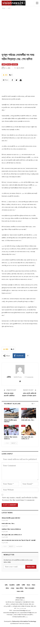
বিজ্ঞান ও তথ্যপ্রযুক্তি (29, 588)
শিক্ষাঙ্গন (33, 585)
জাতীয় (6, 585)
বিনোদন (23, 425)
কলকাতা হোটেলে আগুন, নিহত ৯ (8, 523)
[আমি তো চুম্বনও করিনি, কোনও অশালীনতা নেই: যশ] (28, 430)
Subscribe (31, 567)
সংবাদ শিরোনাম (14, 64)
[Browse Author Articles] (20, 369)
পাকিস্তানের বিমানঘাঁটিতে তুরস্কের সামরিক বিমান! (11, 518)
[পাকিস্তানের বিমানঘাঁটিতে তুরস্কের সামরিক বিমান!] (11, 413)
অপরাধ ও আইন (20, 591)
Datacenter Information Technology (24, 621)
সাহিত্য (7, 588)
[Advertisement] (20, 30)
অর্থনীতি (23, 585)
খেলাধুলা (6, 425)
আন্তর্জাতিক (7, 408)
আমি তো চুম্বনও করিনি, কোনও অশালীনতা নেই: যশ (12, 534)
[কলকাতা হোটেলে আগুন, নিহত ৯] (28, 413)
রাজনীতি (3, 64)
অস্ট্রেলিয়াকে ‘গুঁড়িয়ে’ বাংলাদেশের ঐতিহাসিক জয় (11, 529)
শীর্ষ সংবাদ (8, 64)
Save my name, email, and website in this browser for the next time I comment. (19, 499)
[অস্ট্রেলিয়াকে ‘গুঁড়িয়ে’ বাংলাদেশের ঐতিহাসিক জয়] (11, 430)
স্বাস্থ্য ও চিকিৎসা (19, 588)
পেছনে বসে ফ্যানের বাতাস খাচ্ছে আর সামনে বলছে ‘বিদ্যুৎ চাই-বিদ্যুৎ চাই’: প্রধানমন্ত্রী (18, 540)
